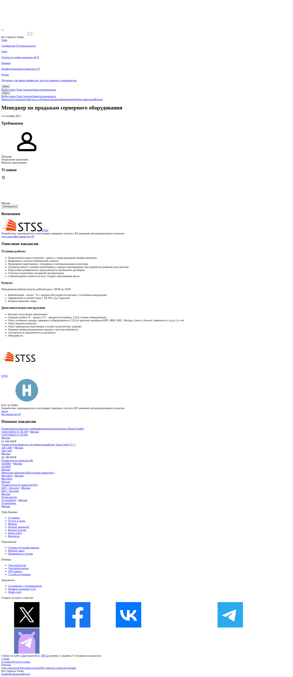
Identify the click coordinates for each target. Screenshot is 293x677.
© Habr (5, 658)
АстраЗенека (8, 500)
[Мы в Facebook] (77, 626)
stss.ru (4, 411)
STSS (45, 230)
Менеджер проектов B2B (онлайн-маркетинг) (27, 472)
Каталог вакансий (18, 527)
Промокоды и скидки (20, 553)
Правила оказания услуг (22, 589)
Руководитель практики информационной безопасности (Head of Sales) (42, 428)
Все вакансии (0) (24, 236)
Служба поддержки (19, 574)
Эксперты (55, 99)
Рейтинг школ (16, 550)
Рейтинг (78, 99)
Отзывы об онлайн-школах (23, 547)
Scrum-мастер (9, 497)
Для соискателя (17, 565)
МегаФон (6, 475)
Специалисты (21, 99)
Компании (67, 99)
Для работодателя (18, 568)
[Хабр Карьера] (14, 33)
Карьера (18, 674)
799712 (45, 655)
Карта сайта (15, 533)
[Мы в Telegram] (230, 626)
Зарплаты (88, 99)
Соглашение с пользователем (25, 585)
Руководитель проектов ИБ (17, 460)
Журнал (98, 99)
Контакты (13, 536)
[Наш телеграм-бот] (26, 652)
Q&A (10, 674)
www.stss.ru (8, 236)
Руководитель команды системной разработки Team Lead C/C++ (38, 444)
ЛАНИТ (6, 463)
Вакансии (7, 99)
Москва (34, 431)
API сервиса (15, 571)
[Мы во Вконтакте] (128, 626)
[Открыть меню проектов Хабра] (2, 29)
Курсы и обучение (39, 99)
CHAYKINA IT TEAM (14, 431)
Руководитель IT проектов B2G (19, 484)
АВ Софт (6, 447)
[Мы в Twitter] (26, 626)
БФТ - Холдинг (10, 488)
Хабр (4, 674)
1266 (23, 655)
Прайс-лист (15, 592)
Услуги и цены (16, 520)
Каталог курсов (17, 530)
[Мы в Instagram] (179, 626)
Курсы (26, 674)
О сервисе (14, 517)
